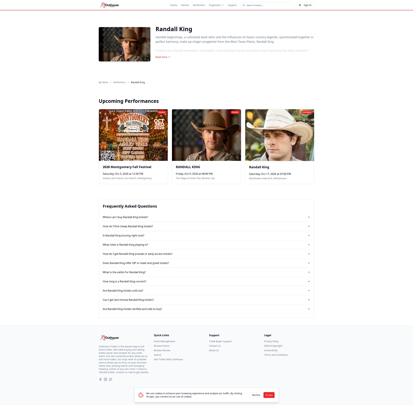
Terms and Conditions (276, 354)
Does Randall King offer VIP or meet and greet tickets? (136, 263)
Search (157, 354)
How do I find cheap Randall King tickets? (128, 226)
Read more (161, 57)
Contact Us (215, 345)
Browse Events (162, 345)
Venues (185, 5)
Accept (269, 394)
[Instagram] (105, 379)
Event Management (164, 341)
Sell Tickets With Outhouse (168, 359)
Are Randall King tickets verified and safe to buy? (132, 309)
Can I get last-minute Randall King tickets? (128, 300)
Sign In (308, 5)
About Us (214, 350)
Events (173, 5)
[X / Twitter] (110, 379)
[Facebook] (100, 379)
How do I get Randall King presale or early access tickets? (137, 254)
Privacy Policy (271, 341)
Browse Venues (162, 350)
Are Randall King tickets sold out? (123, 290)
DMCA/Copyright (273, 345)
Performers (199, 5)
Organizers (215, 5)
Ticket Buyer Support (220, 341)
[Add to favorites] (103, 114)
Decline (256, 394)
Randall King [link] (138, 82)
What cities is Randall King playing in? (125, 244)
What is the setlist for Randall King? (124, 272)
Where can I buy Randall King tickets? (125, 217)
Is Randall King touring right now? (123, 235)
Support (232, 5)
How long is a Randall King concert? (124, 281)
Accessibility (270, 350)
